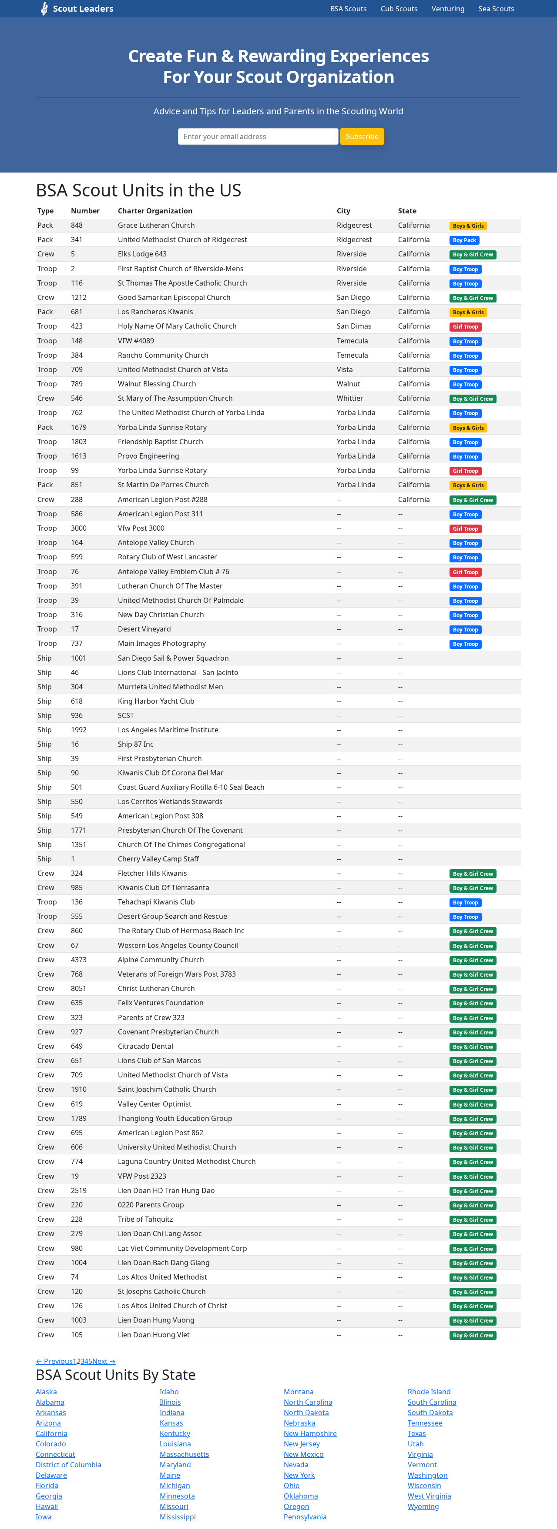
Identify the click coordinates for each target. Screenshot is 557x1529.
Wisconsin (424, 1485)
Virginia (420, 1454)
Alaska (46, 1391)
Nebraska (299, 1423)
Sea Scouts (496, 8)
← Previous (54, 1361)
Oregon (296, 1506)
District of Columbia (68, 1464)
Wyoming (423, 1506)
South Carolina (432, 1402)
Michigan (175, 1485)
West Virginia (429, 1496)
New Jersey (302, 1444)
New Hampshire (310, 1433)
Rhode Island (429, 1391)
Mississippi (178, 1517)
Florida (47, 1485)
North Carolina (308, 1402)
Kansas (171, 1423)
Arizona (48, 1423)
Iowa (44, 1517)
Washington (428, 1475)
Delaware (51, 1475)
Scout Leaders (83, 8)
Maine (170, 1475)
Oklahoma (301, 1496)
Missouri (174, 1506)
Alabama (50, 1402)
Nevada (296, 1464)
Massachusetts (184, 1454)
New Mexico (304, 1454)
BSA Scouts (348, 8)
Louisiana (175, 1444)
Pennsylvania (305, 1517)
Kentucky (175, 1433)
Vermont (422, 1464)
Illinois (170, 1402)
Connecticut (55, 1454)
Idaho (169, 1391)
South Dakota (430, 1412)
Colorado (51, 1444)
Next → (104, 1361)
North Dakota (306, 1412)
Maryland (175, 1464)
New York (299, 1475)
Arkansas (51, 1412)
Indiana (172, 1412)
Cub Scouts (399, 8)
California (51, 1433)
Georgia (49, 1496)
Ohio (292, 1485)
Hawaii (47, 1506)
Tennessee (425, 1423)
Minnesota (177, 1496)
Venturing (448, 8)
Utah (416, 1444)
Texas (417, 1433)
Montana (299, 1391)
